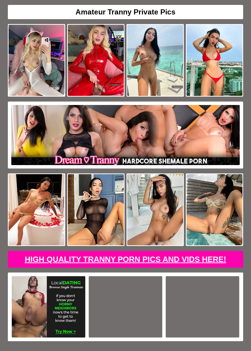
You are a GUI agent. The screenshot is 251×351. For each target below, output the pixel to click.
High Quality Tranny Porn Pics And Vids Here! (125, 259)
